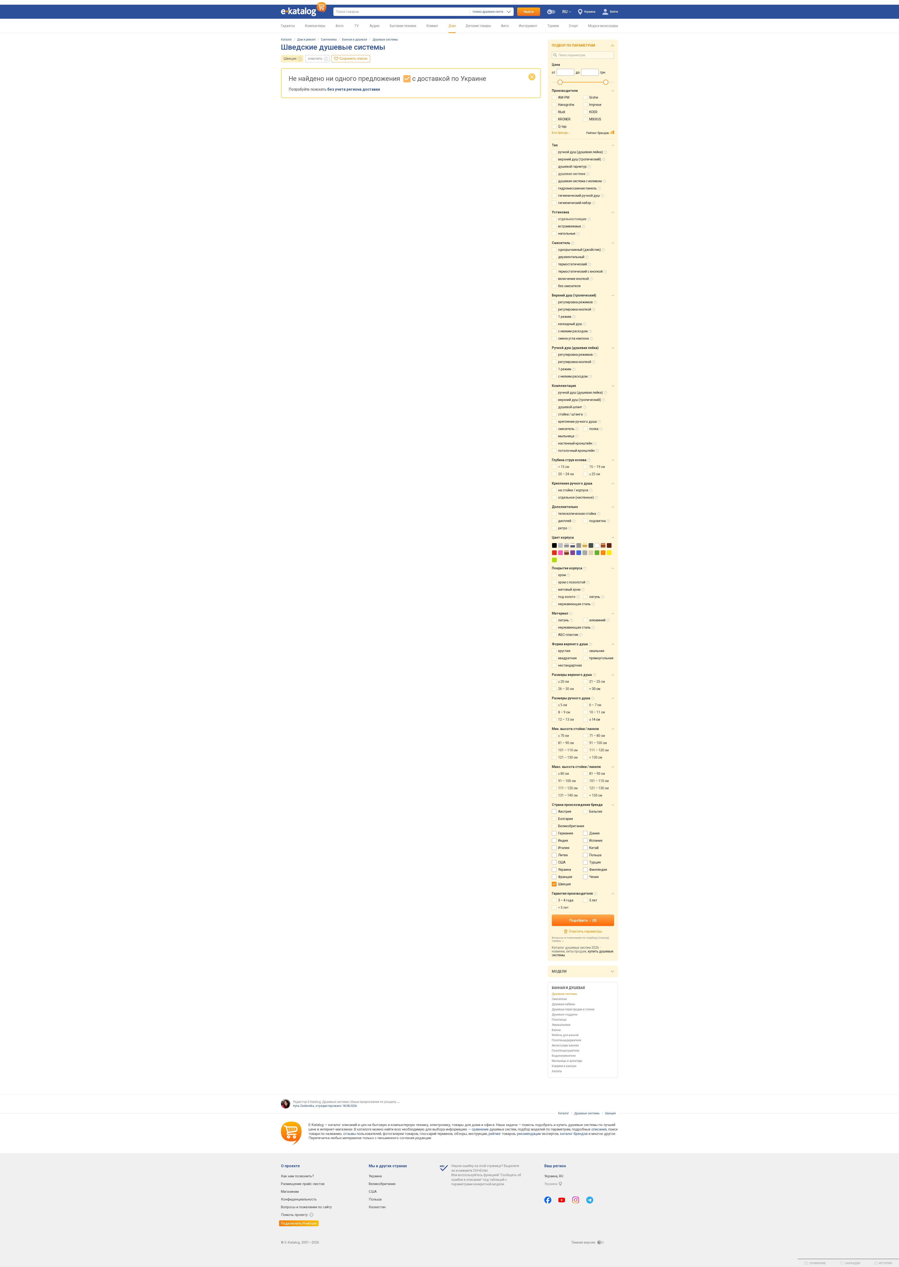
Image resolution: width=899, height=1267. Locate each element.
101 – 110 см (568, 750)
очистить (315, 58)
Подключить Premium (299, 1223)
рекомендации (529, 1134)
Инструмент (528, 26)
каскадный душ (570, 324)
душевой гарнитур (572, 166)
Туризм (553, 26)
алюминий (597, 620)
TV (356, 26)
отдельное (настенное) (576, 497)
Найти (529, 12)
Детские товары (478, 26)
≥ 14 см (594, 719)
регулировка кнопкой (574, 309)
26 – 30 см (566, 689)
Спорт (573, 26)
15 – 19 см (597, 467)
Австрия (564, 811)
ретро (562, 528)
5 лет (593, 900)
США (562, 862)
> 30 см (594, 689)
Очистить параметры (585, 931)
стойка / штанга (570, 414)
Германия (565, 833)
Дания (594, 833)
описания (599, 1129)
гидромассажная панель (577, 188)
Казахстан (377, 1207)
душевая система (571, 174)
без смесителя (569, 286)
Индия (563, 840)
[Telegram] (589, 1200)
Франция (565, 877)
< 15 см (563, 467)
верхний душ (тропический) (579, 159)
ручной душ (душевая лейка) (580, 152)
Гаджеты (288, 26)
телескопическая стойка (577, 513)
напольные (566, 233)
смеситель (566, 429)
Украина (564, 869)
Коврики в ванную (564, 1066)
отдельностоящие (572, 219)
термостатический (572, 264)
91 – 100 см (598, 743)
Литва (563, 855)
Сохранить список (353, 58)
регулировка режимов (575, 302)
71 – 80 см (597, 735)
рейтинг (495, 1134)
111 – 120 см (599, 750)
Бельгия (595, 811)
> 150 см (595, 795)
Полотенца (559, 1019)
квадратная (567, 658)
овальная (596, 651)
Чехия (594, 877)
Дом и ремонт (306, 39)
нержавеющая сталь (574, 604)
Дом (452, 26)
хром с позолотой (571, 582)
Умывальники (561, 1024)
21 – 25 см (597, 681)
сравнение (480, 1129)
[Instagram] (575, 1200)
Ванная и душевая (354, 39)
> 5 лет (563, 907)
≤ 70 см (563, 735)
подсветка (597, 521)
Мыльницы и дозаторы (567, 1061)
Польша (595, 855)
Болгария (565, 819)
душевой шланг (570, 407)
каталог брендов (574, 1134)
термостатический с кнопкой (580, 271)
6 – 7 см (595, 705)
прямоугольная (601, 658)
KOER (593, 112)
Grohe (593, 97)
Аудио (374, 26)
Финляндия (598, 869)
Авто (505, 26)
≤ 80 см (563, 773)
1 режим (564, 317)
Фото (339, 26)
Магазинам (290, 1191)
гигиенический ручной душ (579, 195)
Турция (595, 862)
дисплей (564, 521)
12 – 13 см (566, 719)
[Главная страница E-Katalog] (303, 12)
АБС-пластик (568, 635)
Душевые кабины (563, 1004)
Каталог (286, 39)
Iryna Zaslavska (303, 1106)
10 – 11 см (597, 712)
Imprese (595, 105)
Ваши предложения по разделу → (375, 1102)
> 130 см (595, 757)
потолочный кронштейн (576, 450)
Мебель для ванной (565, 1035)
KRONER (564, 119)
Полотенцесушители (565, 1050)
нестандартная (570, 665)
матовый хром (569, 589)
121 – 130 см (568, 757)
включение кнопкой (573, 279)
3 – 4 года (565, 900)
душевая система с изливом (580, 181)
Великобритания (571, 826)
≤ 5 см (562, 705)
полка (593, 429)
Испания (595, 840)
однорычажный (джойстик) (579, 250)
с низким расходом (573, 331)
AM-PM (563, 97)
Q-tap (562, 126)
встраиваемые (569, 226)
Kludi (561, 112)
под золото (566, 597)
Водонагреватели (564, 1055)
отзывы (349, 1134)
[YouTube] (561, 1200)
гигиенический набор (574, 203)
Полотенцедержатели (566, 1040)
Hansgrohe (566, 105)
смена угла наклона (573, 338)
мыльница (566, 436)
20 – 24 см (566, 474)
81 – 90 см (566, 743)
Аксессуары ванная (565, 1045)
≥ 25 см (594, 474)
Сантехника (329, 39)
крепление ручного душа (577, 421)
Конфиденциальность (299, 1199)
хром (562, 575)
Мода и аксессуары (603, 26)
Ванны (556, 1030)
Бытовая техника (403, 26)
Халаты (557, 1071)
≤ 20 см (563, 681)
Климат (432, 26)
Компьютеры (315, 26)
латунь (594, 597)
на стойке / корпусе (573, 490)
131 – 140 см (568, 795)
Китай (594, 848)
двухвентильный (571, 257)
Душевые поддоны (565, 1014)
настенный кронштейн (575, 443)
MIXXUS (595, 119)
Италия (563, 848)
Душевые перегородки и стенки (573, 1009)
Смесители (559, 999)
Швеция (290, 58)
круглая (564, 651)
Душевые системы (385, 39)
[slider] (560, 82)
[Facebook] (547, 1200)
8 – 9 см (564, 712)
